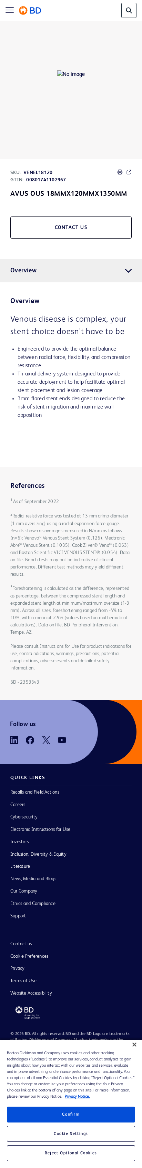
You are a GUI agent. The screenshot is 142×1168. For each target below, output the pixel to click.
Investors (19, 841)
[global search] (128, 10)
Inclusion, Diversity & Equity (38, 854)
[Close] (134, 1045)
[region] (71, 1104)
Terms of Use (23, 980)
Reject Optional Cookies (71, 1153)
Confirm (71, 1114)
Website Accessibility (31, 993)
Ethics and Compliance (32, 903)
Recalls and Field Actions (34, 792)
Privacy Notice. (77, 1097)
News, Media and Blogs (33, 878)
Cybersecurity (24, 817)
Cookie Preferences (29, 956)
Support (18, 916)
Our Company (24, 891)
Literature (20, 866)
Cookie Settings (71, 1134)
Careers (18, 804)
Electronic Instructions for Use (40, 829)
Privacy (17, 968)
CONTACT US (71, 227)
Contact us (21, 944)
